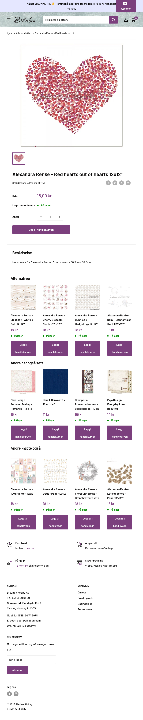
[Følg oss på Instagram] (16, 693)
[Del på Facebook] (108, 182)
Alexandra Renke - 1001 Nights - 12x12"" (23, 491)
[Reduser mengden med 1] (41, 216)
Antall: (16, 216)
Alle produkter (23, 33)
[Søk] (113, 20)
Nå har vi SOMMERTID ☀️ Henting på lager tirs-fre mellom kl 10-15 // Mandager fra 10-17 (71, 6)
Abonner (126, 8)
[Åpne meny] (8, 19)
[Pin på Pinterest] (114, 182)
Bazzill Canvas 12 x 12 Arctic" (54, 402)
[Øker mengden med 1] (59, 216)
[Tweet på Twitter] (121, 182)
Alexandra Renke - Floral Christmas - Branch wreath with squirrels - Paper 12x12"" (87, 493)
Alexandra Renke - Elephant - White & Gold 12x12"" (22, 319)
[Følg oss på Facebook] (9, 693)
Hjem (10, 33)
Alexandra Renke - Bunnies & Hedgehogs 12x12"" (86, 319)
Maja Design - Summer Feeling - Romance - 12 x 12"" (22, 404)
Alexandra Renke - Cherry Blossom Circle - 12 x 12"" (54, 319)
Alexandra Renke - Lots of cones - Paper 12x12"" (118, 493)
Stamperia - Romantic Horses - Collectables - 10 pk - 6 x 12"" (87, 404)
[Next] (132, 317)
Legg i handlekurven (41, 229)
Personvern (85, 609)
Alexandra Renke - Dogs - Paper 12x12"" (55, 491)
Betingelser (85, 603)
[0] (133, 20)
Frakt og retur (86, 598)
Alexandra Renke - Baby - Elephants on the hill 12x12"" (119, 319)
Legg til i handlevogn (23, 522)
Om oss (82, 592)
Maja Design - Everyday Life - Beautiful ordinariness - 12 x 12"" (118, 404)
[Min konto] (126, 20)
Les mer (31, 548)
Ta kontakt (21, 565)
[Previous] (12, 317)
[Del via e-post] (128, 182)
